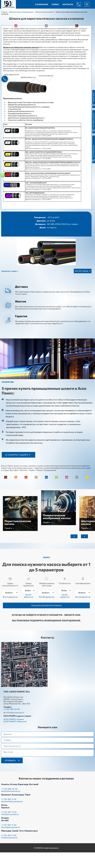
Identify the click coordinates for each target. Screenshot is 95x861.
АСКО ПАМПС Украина (13, 719)
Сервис (55, 4)
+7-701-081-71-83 (8, 812)
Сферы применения (28, 584)
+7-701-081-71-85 (8, 835)
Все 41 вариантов (10, 597)
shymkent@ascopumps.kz (12, 801)
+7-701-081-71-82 (8, 799)
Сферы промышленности (10, 584)
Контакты (68, 4)
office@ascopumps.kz (15, 712)
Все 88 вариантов (46, 597)
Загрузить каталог (93, 120)
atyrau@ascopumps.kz (10, 827)
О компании (41, 4)
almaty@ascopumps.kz (10, 791)
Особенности (65, 583)
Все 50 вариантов (64, 596)
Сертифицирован (82, 583)
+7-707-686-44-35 (9, 789)
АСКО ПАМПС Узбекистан (15, 721)
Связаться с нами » (9, 271)
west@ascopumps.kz (10, 814)
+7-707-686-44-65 (80, 4)
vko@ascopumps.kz (9, 837)
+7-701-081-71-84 (8, 825)
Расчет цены (81, 271)
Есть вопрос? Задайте (16, 455)
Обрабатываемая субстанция (46, 584)
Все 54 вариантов (28, 596)
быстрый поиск (93, 151)
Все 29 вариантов (82, 597)
